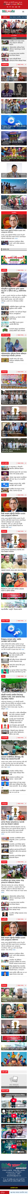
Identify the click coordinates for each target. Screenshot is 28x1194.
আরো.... (17, 238)
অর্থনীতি (4, 270)
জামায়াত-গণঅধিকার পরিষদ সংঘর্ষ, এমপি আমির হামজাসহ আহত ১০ (16, 243)
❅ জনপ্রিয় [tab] (14, 38)
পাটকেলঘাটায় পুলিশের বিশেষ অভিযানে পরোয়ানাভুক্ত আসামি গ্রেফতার (17, 49)
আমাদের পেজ (5, 249)
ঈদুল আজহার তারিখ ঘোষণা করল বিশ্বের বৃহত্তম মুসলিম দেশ (14, 191)
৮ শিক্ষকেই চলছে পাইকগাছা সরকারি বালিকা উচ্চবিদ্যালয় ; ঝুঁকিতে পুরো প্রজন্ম (16, 732)
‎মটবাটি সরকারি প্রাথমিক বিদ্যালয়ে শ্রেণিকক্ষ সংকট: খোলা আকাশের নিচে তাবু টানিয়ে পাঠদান (13, 697)
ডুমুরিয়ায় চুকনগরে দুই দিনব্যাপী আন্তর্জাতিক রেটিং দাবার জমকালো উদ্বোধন (12, 433)
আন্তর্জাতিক (5, 64)
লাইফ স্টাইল (5, 621)
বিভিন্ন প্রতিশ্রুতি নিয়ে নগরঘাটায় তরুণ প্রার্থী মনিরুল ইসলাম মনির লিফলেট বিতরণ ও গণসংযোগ (17, 968)
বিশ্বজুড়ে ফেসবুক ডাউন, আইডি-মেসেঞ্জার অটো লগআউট (14, 127)
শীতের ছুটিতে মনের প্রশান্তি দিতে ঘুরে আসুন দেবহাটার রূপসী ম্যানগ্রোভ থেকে (17, 655)
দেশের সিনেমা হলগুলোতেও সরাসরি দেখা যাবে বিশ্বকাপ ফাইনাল (12, 79)
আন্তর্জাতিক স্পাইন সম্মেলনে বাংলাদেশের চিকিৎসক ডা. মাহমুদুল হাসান (14, 175)
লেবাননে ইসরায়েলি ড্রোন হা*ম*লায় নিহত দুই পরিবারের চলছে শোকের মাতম (14, 207)
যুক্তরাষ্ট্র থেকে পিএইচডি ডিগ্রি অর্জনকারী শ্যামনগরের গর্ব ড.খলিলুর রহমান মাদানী (16, 720)
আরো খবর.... (21, 64)
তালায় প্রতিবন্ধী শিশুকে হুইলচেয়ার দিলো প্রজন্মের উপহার (13, 31)
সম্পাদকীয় (5, 738)
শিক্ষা (3, 676)
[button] (3, 27)
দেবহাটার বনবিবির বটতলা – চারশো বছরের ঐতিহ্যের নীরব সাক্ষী (16, 772)
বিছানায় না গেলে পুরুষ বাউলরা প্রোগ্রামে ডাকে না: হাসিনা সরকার (12, 590)
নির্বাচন (4, 495)
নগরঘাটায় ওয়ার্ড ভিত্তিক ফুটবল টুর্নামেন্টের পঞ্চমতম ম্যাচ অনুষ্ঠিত (12, 402)
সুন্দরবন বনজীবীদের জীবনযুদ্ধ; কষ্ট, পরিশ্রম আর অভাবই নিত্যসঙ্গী (12, 758)
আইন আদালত (6, 335)
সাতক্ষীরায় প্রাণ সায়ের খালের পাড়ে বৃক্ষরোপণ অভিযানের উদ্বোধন (16, 42)
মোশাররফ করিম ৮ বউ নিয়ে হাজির (12, 1065)
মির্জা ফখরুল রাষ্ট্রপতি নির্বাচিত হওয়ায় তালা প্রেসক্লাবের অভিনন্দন (13, 515)
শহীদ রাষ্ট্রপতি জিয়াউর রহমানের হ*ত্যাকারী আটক (11, 95)
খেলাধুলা (4, 372)
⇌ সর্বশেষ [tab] (14, 35)
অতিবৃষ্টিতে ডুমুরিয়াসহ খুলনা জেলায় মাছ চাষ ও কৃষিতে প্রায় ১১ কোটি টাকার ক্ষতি (13, 291)
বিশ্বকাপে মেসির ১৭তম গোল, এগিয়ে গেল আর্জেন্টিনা (13, 111)
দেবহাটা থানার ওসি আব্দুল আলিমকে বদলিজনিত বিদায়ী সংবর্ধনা (16, 360)
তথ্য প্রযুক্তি (5, 463)
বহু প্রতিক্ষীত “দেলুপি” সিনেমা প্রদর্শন (11, 609)
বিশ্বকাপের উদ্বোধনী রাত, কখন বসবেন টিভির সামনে (13, 159)
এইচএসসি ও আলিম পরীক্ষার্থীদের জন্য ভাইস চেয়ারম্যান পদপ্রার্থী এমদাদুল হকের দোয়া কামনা (17, 714)
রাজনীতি (14, 213)
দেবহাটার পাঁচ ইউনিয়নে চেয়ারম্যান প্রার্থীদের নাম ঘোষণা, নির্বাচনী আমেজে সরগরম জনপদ (17, 961)
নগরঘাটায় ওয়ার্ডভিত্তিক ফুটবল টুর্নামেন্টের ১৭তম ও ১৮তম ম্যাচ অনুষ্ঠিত (14, 386)
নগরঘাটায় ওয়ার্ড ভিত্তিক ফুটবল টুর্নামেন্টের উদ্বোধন (11, 450)
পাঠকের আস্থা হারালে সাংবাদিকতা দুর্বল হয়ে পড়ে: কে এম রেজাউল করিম (18, 479)
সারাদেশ (4, 862)
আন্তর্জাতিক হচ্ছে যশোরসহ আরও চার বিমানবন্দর (13, 143)
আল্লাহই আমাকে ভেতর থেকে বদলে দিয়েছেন (13, 570)
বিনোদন (4, 531)
